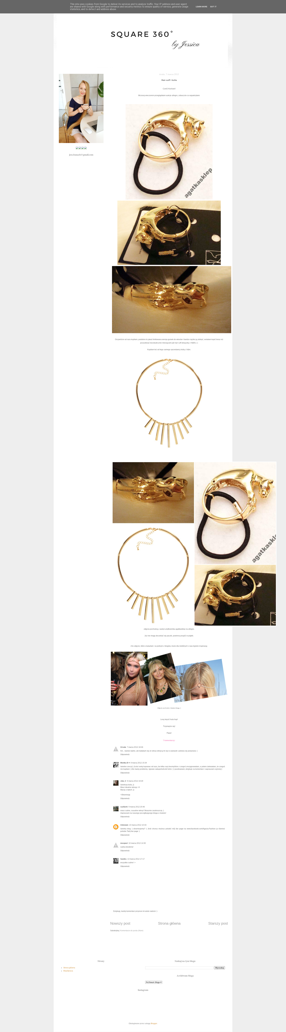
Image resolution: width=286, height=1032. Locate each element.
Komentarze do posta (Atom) (131, 931)
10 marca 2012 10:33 (137, 825)
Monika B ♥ (125, 763)
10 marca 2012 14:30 (137, 843)
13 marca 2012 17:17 (136, 859)
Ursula (123, 747)
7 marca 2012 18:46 (135, 747)
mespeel (124, 843)
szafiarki (124, 807)
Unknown (124, 825)
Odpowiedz (125, 754)
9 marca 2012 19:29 (135, 781)
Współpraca (68, 971)
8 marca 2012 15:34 (139, 763)
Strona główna (169, 923)
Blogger (154, 1023)
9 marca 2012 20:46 (137, 807)
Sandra (123, 859)
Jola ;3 (123, 781)
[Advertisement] (143, 947)
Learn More (201, 7)
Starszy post (218, 923)
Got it (213, 7)
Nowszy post (120, 923)
